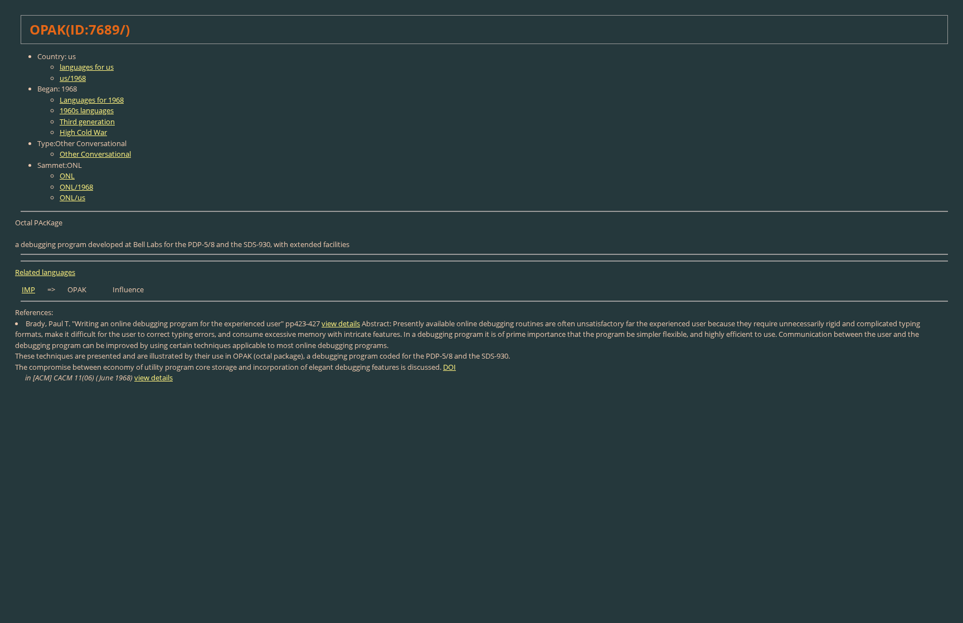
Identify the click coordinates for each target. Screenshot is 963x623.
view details (341, 323)
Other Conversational (95, 154)
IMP (28, 289)
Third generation (87, 122)
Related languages (45, 272)
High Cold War (83, 132)
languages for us (87, 67)
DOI (449, 367)
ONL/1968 (76, 187)
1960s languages (87, 110)
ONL (67, 176)
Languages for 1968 (92, 100)
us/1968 (73, 78)
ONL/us (72, 197)
